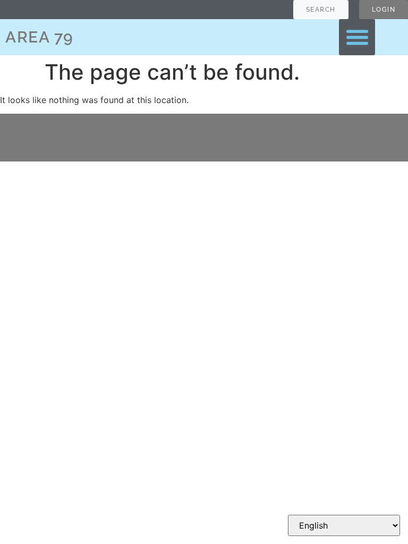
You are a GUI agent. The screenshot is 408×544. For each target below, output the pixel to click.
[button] (357, 37)
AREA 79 (39, 37)
